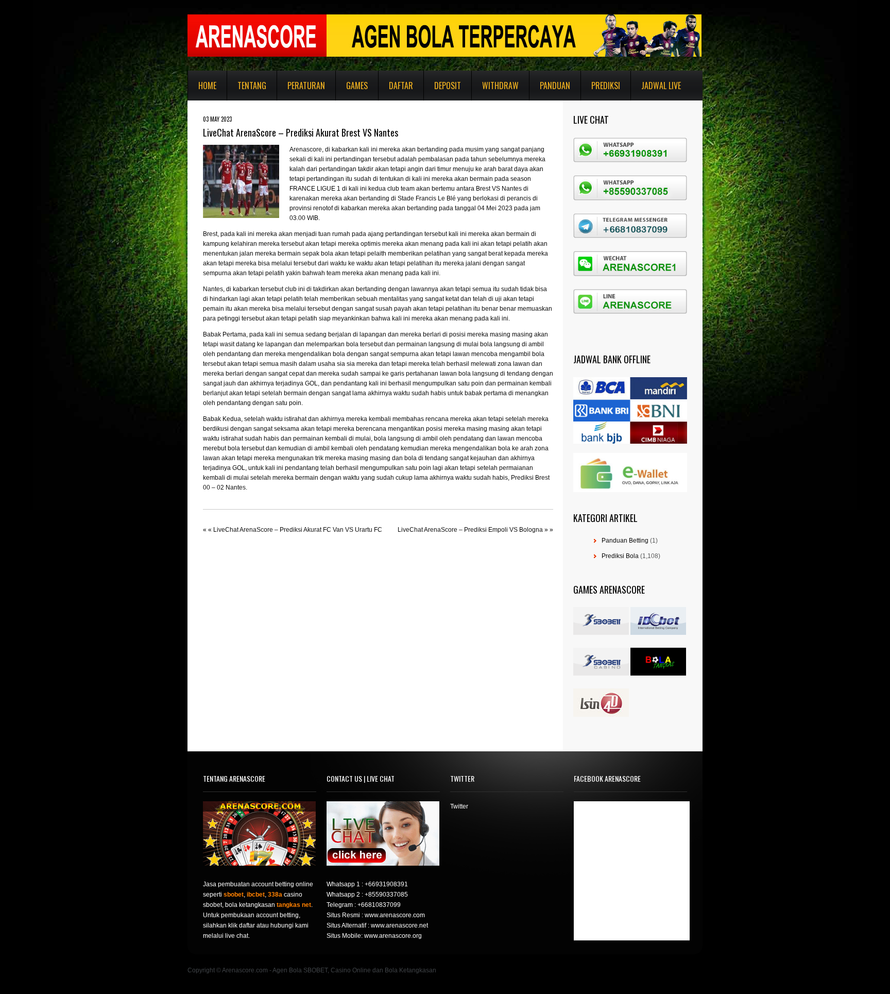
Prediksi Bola (620, 556)
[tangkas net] (658, 673)
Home (207, 85)
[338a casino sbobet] (601, 673)
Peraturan (306, 85)
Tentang (251, 85)
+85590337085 (386, 894)
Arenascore (305, 149)
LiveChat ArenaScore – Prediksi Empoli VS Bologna (470, 529)
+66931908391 (386, 884)
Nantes (213, 289)
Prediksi (605, 85)
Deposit (447, 85)
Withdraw (500, 85)
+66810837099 (379, 904)
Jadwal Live (661, 85)
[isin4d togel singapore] (601, 714)
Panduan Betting (625, 540)
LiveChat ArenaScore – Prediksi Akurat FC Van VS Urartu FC (297, 529)
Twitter (459, 806)
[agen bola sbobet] (601, 632)
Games (357, 85)
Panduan (555, 85)
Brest (210, 234)
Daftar (401, 85)
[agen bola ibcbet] (658, 632)
